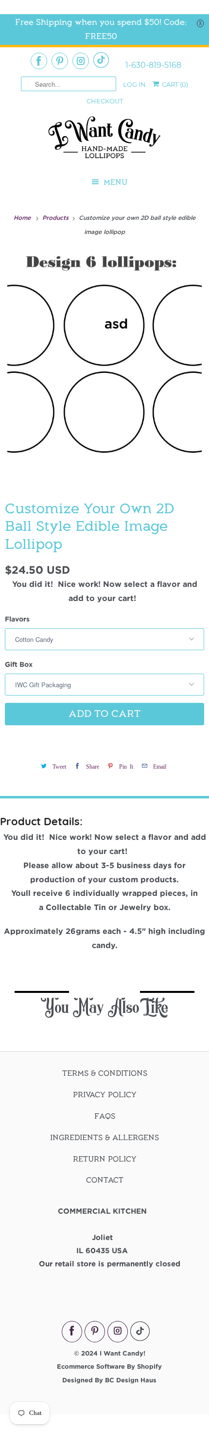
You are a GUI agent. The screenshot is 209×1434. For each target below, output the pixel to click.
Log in (134, 84)
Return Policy (105, 1159)
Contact (104, 1180)
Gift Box (19, 664)
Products (56, 217)
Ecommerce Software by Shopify (109, 1366)
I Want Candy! (122, 1353)
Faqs (104, 1116)
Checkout (105, 101)
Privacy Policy (105, 1094)
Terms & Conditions (104, 1073)
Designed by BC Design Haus (109, 1379)
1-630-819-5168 (153, 65)
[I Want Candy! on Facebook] (39, 61)
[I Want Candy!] (104, 142)
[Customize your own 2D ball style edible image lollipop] (104, 367)
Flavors (17, 618)
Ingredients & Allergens (104, 1137)
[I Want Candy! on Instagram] (80, 61)
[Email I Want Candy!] (101, 60)
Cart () (174, 84)
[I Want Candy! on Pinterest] (60, 61)
